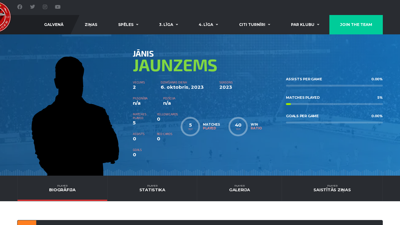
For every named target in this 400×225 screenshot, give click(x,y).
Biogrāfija (62, 188)
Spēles (125, 24)
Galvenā (53, 24)
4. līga (206, 24)
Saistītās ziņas (332, 188)
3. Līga (166, 24)
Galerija (239, 188)
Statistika (152, 188)
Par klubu (302, 24)
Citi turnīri (252, 24)
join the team (356, 24)
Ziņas (91, 24)
